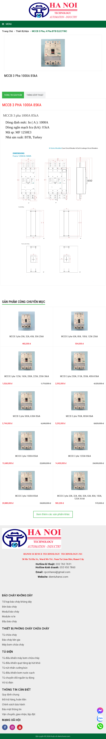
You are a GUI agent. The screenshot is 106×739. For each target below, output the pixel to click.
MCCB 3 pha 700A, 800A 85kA (79, 416)
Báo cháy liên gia (11, 639)
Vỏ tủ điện (7, 682)
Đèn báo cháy (9, 606)
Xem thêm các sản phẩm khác (53, 514)
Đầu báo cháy (9, 621)
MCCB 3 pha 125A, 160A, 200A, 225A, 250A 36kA (26, 376)
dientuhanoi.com (58, 576)
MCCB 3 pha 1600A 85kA (26, 496)
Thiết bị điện (22, 31)
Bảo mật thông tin (12, 709)
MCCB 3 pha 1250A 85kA (79, 456)
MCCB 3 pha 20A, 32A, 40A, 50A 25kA (26, 336)
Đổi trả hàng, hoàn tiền (14, 699)
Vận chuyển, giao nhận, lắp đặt (18, 714)
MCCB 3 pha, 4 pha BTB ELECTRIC (49, 31)
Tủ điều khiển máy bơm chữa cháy (20, 658)
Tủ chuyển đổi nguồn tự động (18, 677)
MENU (9, 24)
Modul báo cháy (10, 611)
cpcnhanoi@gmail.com (57, 572)
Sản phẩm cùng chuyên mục (23, 302)
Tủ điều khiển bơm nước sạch (18, 672)
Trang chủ (7, 31)
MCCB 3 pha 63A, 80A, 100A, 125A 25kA (79, 336)
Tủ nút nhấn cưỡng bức (15, 667)
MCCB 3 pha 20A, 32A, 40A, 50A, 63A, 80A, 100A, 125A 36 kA (79, 497)
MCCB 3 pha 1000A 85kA (26, 456)
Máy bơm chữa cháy (13, 644)
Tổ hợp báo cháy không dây (17, 601)
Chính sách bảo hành (13, 704)
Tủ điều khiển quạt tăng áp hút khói (21, 662)
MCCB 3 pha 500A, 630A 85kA (26, 416)
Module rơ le (8, 616)
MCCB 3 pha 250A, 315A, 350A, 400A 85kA (79, 376)
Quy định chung (10, 694)
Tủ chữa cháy (9, 634)
